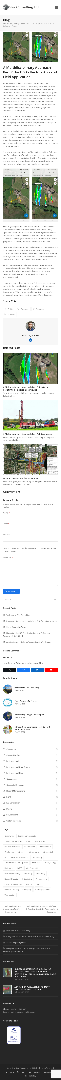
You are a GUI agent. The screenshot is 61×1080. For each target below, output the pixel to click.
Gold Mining (37, 857)
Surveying (26, 889)
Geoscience (11, 779)
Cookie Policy (30, 1076)
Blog (11, 23)
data (28, 841)
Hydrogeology (50, 862)
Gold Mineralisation (19, 857)
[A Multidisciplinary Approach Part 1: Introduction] (30, 415)
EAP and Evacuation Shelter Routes (20, 478)
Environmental (12, 761)
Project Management (13, 884)
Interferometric (32, 868)
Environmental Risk (14, 773)
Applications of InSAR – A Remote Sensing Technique (28, 642)
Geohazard (9, 852)
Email (6, 523)
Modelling (28, 873)
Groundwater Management (16, 862)
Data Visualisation (12, 846)
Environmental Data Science (18, 767)
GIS (6, 857)
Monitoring (40, 873)
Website (6, 534)
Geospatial (48, 852)
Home (5, 23)
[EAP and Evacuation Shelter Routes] (30, 459)
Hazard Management (15, 791)
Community (11, 749)
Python (29, 884)
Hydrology (9, 868)
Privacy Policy (49, 1072)
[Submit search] (55, 599)
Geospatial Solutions (15, 785)
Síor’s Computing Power (16, 627)
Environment (29, 846)
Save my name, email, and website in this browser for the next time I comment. (30, 549)
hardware (36, 862)
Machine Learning (12, 873)
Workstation (10, 895)
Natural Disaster (12, 879)
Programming (12, 814)
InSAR (8, 797)
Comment (8, 557)
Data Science (39, 841)
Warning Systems (42, 889)
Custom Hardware (14, 755)
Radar (38, 884)
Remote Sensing (12, 889)
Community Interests (27, 836)
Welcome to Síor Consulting (18, 615)
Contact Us (36, 1072)
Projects (23, 1072)
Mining (9, 809)
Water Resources (13, 821)
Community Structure (14, 841)
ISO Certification (13, 803)
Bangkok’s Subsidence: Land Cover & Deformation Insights (31, 621)
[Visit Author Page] (30, 326)
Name (6, 513)
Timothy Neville (30, 335)
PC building (27, 879)
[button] (56, 7)
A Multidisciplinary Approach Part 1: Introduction (27, 434)
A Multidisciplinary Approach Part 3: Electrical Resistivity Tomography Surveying (25, 388)
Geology (22, 852)
